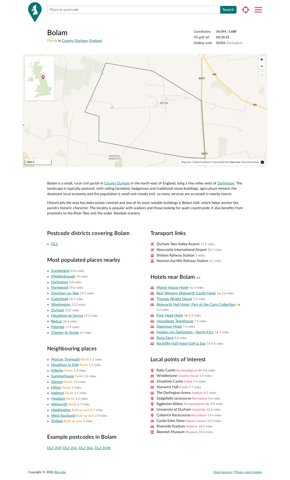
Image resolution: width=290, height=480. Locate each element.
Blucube (60, 472)
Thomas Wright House (174, 299)
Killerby (57, 370)
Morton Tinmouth (65, 359)
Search (228, 10)
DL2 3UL (86, 448)
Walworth (59, 404)
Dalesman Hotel (169, 326)
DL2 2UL (70, 448)
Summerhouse (62, 376)
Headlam (58, 398)
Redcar (56, 321)
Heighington (61, 410)
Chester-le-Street (65, 333)
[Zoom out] (262, 66)
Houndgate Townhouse (175, 321)
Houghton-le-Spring (67, 316)
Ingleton (57, 393)
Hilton (56, 387)
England (95, 41)
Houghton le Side (65, 365)
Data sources (222, 472)
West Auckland (63, 415)
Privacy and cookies (248, 472)
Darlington (225, 183)
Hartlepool (59, 287)
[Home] (35, 12)
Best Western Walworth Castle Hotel (186, 293)
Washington (60, 304)
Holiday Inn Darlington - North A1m (185, 332)
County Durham (74, 41)
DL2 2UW (103, 448)
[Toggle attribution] (262, 162)
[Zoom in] (262, 59)
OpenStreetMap (250, 162)
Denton (57, 382)
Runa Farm (165, 338)
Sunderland (60, 271)
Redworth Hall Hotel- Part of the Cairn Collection (196, 304)
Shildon (57, 421)
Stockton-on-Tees (65, 293)
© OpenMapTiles (219, 162)
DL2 (54, 244)
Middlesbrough (63, 276)
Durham (57, 310)
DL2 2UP (54, 448)
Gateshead (59, 299)
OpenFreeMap (201, 162)
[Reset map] (262, 75)
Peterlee (57, 327)
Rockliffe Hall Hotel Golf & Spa (181, 343)
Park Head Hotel (170, 315)
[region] (145, 110)
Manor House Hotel (172, 287)
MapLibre (186, 162)
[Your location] (245, 9)
